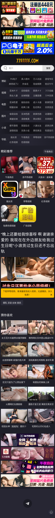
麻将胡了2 (13, 83)
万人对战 (37, 79)
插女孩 (14, 137)
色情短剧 (25, 142)
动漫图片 (49, 113)
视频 (3, 92)
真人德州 (25, 79)
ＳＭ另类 (49, 95)
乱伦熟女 (37, 107)
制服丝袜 (14, 107)
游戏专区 (49, 79)
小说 (3, 127)
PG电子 (13, 79)
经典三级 (25, 107)
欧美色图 (37, 113)
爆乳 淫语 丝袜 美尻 (12, 302)
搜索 (48, 68)
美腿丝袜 (14, 118)
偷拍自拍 (25, 102)
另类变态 (49, 107)
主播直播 (37, 95)
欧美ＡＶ (37, 90)
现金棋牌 (37, 83)
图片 (3, 116)
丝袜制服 (25, 95)
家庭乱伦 (25, 125)
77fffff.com (27, 61)
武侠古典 (49, 125)
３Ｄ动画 (49, 90)
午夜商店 (25, 137)
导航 (3, 139)
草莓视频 (37, 137)
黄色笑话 (37, 130)
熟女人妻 (14, 95)
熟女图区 (37, 118)
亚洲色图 (25, 113)
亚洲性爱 (14, 102)
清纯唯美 (25, 118)
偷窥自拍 (14, 113)
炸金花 (25, 83)
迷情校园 (14, 130)
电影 (3, 104)
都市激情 (14, 125)
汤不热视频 (49, 137)
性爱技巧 (49, 130)
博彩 (3, 81)
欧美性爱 (49, 102)
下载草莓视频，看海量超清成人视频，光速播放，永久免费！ (27, 293)
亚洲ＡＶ (14, 90)
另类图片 (49, 118)
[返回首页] (51, 512)
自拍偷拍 (25, 90)
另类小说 (25, 130)
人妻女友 (37, 125)
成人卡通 (37, 102)
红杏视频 (14, 142)
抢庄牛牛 (49, 83)
